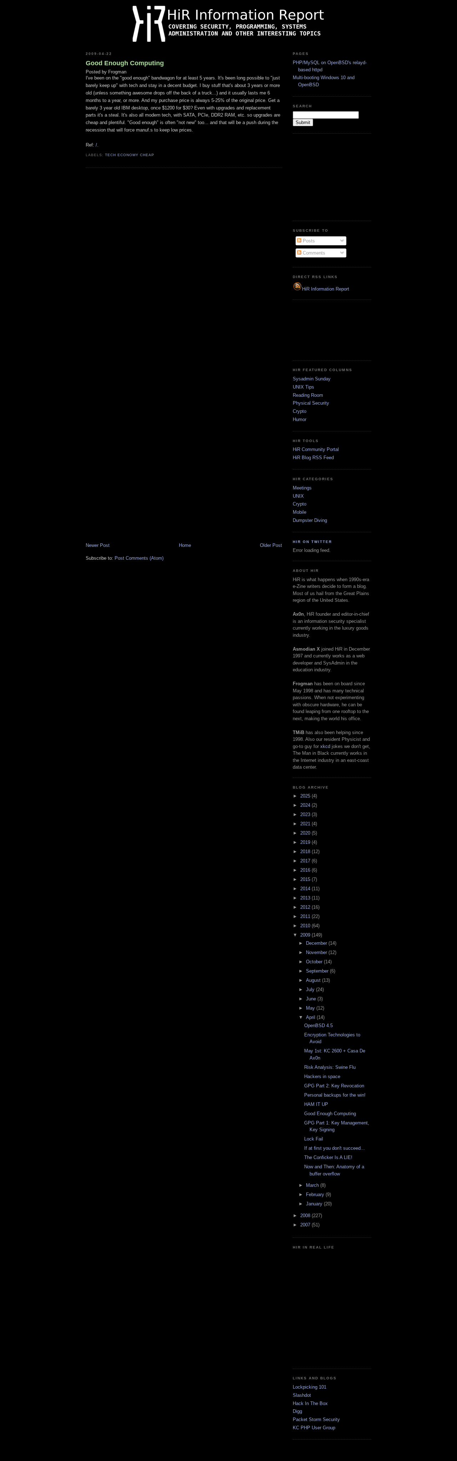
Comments (313, 253)
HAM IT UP (316, 1104)
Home (185, 545)
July (311, 989)
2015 (306, 879)
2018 (306, 851)
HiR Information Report (325, 289)
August (314, 980)
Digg (297, 1411)
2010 (306, 925)
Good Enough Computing (125, 63)
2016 (306, 870)
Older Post (271, 545)
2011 (306, 916)
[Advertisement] (328, 176)
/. (97, 145)
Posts (308, 241)
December (317, 943)
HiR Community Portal (316, 449)
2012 (306, 907)
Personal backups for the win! (335, 1095)
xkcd (325, 746)
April (311, 1017)
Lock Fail (313, 1139)
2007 (306, 1224)
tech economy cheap (129, 155)
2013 (306, 898)
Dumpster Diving (310, 520)
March (313, 1185)
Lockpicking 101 (309, 1387)
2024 (306, 805)
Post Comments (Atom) (139, 558)
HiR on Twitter (312, 542)
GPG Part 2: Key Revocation (334, 1085)
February (316, 1194)
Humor (299, 419)
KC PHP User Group (314, 1427)
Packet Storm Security (316, 1419)
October (315, 961)
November (317, 952)
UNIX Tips (303, 387)
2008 (306, 1215)
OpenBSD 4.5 (318, 1025)
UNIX (298, 496)
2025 (306, 796)
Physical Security (311, 403)
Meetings (302, 488)
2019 (306, 842)
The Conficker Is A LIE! (328, 1157)
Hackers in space (322, 1076)
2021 (306, 823)
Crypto (299, 411)
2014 (306, 888)
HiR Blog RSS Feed (313, 457)
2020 (306, 833)
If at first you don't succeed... (334, 1148)
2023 (306, 814)
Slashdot (302, 1395)
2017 (306, 860)
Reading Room (308, 395)
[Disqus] (184, 264)
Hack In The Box (310, 1403)
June (311, 998)
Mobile (299, 512)
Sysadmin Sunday (312, 378)
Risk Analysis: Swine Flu (330, 1067)
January (315, 1203)
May (311, 1008)
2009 (306, 935)
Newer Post (98, 545)
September (318, 971)
